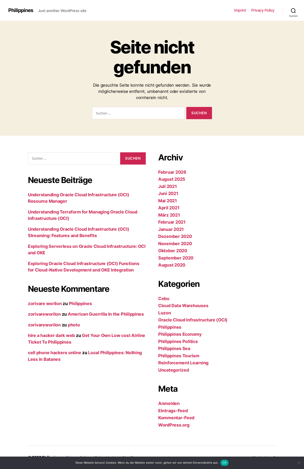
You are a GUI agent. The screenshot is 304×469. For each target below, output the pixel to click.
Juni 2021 (168, 193)
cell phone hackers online (54, 352)
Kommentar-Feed (176, 417)
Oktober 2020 (172, 250)
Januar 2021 (171, 229)
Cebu (163, 298)
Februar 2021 (172, 222)
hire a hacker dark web (51, 335)
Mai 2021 (167, 200)
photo (74, 324)
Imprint (240, 10)
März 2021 (169, 215)
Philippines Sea (174, 348)
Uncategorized (173, 370)
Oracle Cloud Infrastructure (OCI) (192, 319)
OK (224, 462)
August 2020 (171, 265)
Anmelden (169, 403)
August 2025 (171, 179)
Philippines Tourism (178, 355)
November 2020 (175, 243)
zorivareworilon (44, 314)
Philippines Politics (178, 341)
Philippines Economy (180, 334)
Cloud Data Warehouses (183, 305)
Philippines (20, 10)
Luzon (164, 312)
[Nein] (299, 463)
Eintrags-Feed (173, 410)
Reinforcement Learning (183, 362)
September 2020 (175, 258)
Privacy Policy (262, 10)
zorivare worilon (45, 303)
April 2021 (168, 207)
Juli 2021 (167, 186)
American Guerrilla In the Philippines (106, 314)
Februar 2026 (172, 172)
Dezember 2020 (175, 236)
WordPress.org (173, 425)
